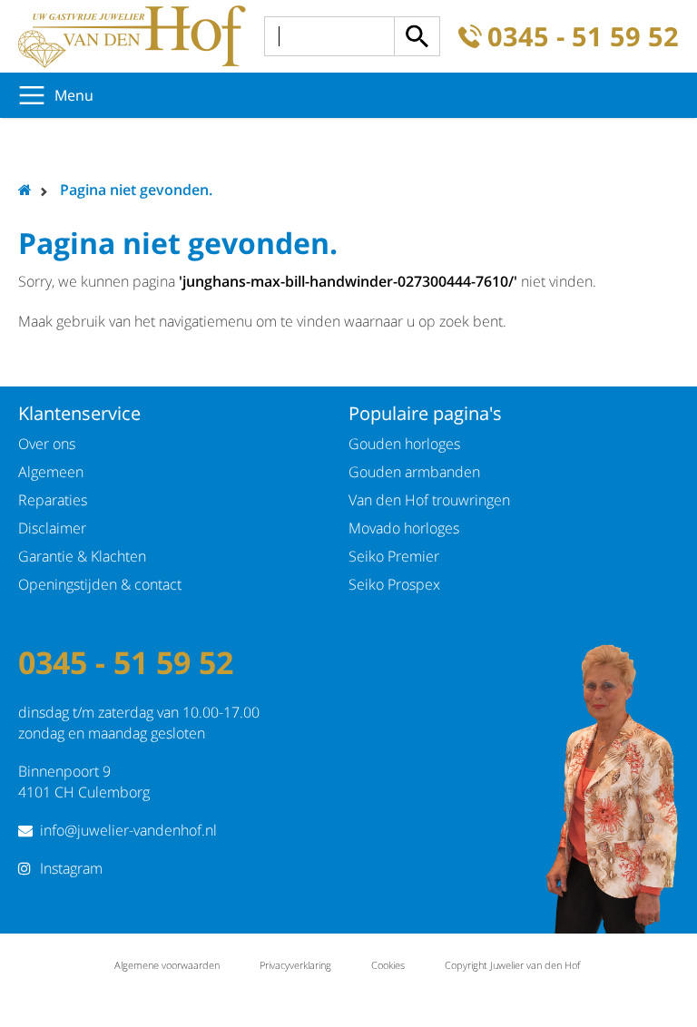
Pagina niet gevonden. (136, 190)
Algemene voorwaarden (167, 965)
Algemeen (50, 472)
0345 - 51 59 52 (583, 37)
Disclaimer (52, 528)
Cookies (388, 965)
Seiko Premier (393, 556)
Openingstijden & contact (100, 584)
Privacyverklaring (295, 965)
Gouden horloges (404, 444)
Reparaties (52, 500)
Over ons (46, 444)
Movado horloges (403, 528)
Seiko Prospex (394, 584)
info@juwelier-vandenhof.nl (128, 830)
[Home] (132, 36)
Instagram (71, 868)
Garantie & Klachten (82, 556)
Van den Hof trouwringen (429, 500)
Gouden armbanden (414, 472)
